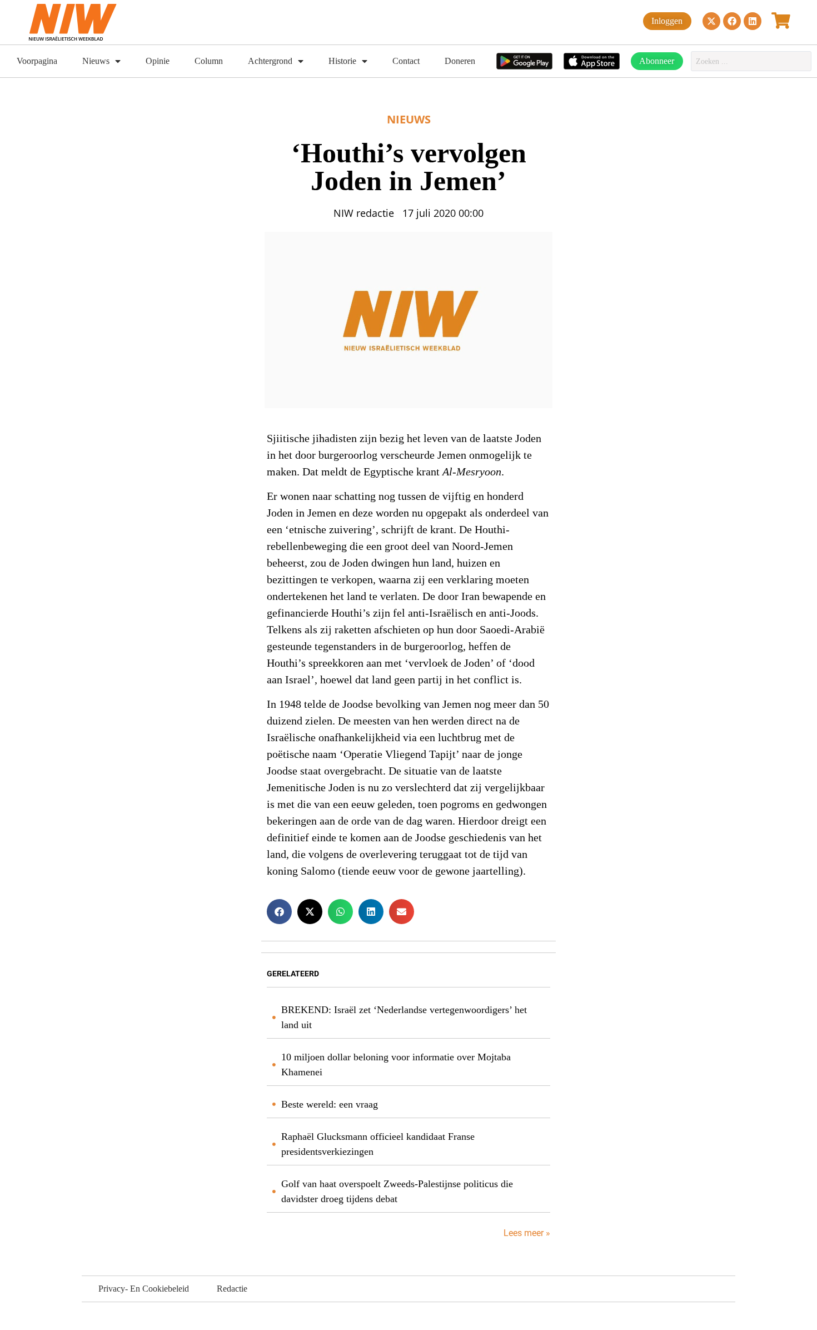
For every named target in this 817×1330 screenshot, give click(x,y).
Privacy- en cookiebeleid (143, 1288)
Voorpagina (37, 61)
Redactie (232, 1288)
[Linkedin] (752, 21)
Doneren (460, 61)
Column (209, 61)
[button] (279, 911)
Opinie (158, 61)
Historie (342, 61)
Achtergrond (270, 61)
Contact (406, 61)
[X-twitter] (711, 21)
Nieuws (95, 61)
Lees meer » (525, 1233)
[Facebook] (732, 21)
